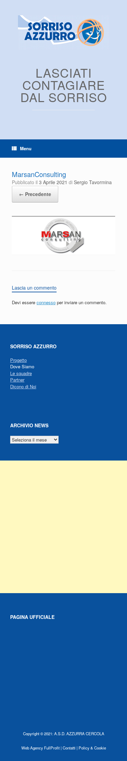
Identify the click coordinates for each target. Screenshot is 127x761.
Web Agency (32, 747)
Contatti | (70, 747)
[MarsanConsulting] (63, 253)
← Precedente (35, 194)
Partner (17, 379)
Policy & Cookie (92, 747)
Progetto (18, 360)
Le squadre (21, 373)
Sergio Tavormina (93, 182)
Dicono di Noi (23, 386)
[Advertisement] (63, 527)
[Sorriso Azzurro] (63, 32)
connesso (46, 302)
